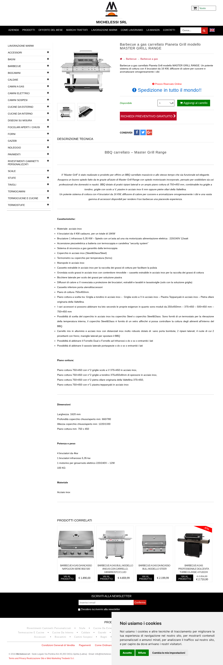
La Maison (153, 30)
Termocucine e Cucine (23, 198)
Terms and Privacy (18, 658)
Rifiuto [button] (142, 652)
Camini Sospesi (18, 100)
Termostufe (16, 205)
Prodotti (28, 30)
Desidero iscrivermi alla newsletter (100, 609)
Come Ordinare (103, 645)
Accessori (15, 52)
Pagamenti (85, 645)
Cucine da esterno (20, 106)
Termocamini (16, 191)
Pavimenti (14, 154)
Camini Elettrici (19, 93)
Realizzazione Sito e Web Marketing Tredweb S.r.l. (50, 658)
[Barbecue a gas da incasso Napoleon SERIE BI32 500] (76, 561)
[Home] (121, 58)
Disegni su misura (20, 120)
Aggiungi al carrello (195, 102)
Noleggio (14, 147)
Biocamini (14, 73)
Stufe (12, 177)
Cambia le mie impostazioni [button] (168, 652)
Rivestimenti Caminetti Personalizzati (23, 163)
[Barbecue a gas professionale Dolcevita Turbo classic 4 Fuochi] (193, 561)
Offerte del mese (51, 30)
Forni (12, 134)
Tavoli (12, 184)
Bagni (11, 59)
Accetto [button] (127, 652)
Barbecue (14, 66)
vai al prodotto (67, 577)
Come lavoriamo (132, 30)
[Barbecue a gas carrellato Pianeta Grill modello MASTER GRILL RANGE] (66, 111)
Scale (12, 171)
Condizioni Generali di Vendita (58, 645)
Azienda (13, 30)
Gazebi (12, 140)
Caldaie (13, 79)
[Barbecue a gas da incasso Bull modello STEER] (154, 561)
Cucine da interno (20, 113)
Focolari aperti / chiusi (24, 127)
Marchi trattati (77, 30)
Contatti (169, 30)
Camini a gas (16, 86)
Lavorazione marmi (104, 30)
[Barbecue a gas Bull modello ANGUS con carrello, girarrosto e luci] (115, 561)
